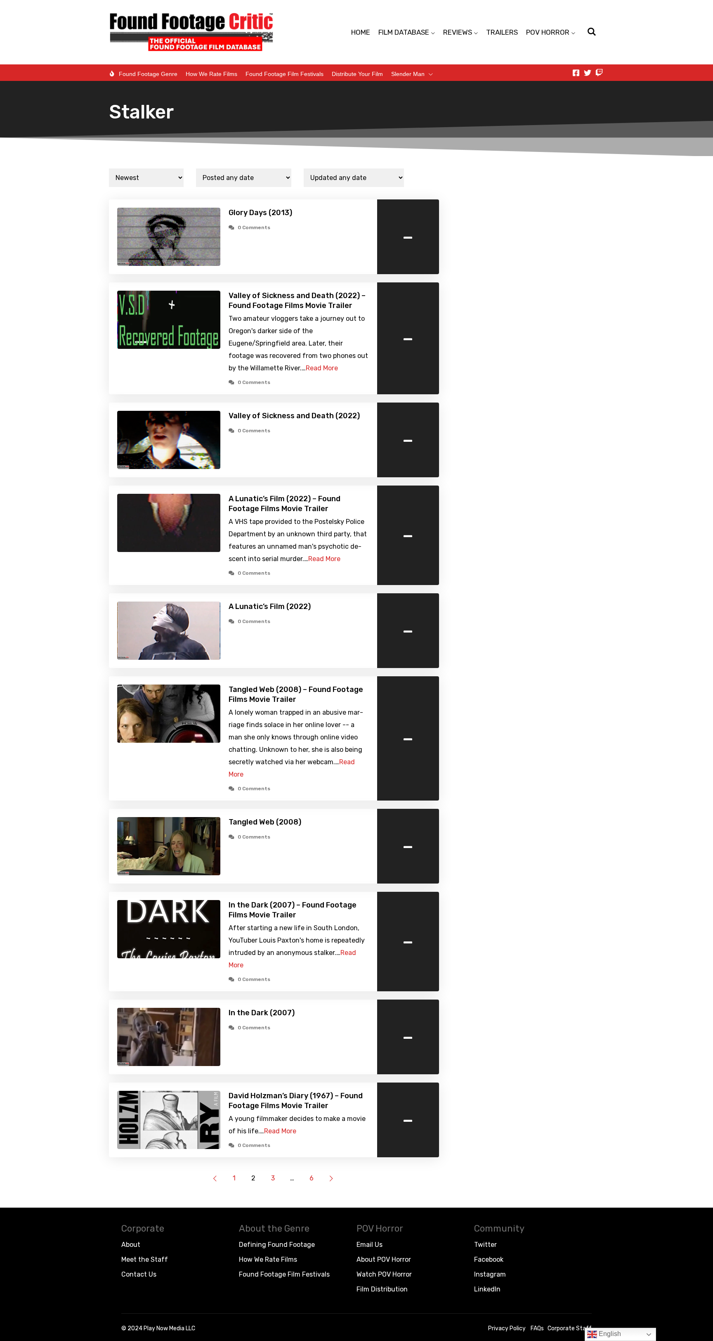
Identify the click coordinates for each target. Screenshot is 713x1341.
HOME (360, 32)
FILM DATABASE (403, 32)
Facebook (488, 1259)
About (130, 1245)
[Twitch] (599, 72)
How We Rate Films (211, 74)
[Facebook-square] (576, 72)
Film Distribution (382, 1289)
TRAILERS (502, 32)
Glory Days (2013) (260, 212)
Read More (322, 368)
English (609, 1333)
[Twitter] (587, 72)
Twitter (485, 1245)
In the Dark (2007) (262, 1012)
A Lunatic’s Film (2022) (270, 606)
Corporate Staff (570, 1328)
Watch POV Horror (384, 1274)
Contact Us (138, 1274)
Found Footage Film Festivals (284, 74)
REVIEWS (457, 32)
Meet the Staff (144, 1259)
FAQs (537, 1328)
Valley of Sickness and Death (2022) (294, 415)
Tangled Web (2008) (265, 822)
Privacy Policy (507, 1328)
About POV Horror (383, 1259)
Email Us (369, 1245)
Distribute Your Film (357, 74)
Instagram (490, 1274)
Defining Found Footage (277, 1245)
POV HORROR (547, 32)
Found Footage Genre (148, 74)
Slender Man (408, 74)
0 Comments (254, 227)
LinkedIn (487, 1289)
